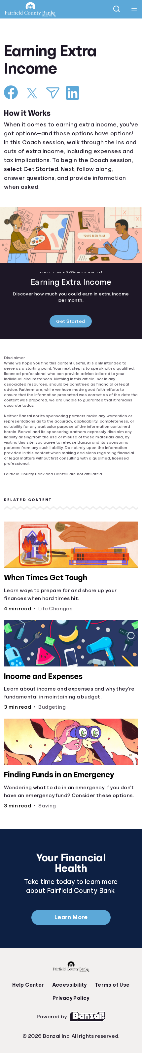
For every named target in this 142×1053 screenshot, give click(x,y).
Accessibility (69, 975)
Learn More (71, 911)
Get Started (71, 322)
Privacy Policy (71, 988)
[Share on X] (32, 93)
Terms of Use (110, 975)
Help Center (29, 975)
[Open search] (117, 9)
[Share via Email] (53, 93)
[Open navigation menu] (134, 9)
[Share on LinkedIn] (72, 93)
